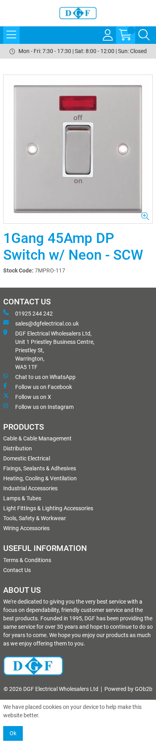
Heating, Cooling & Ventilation (40, 478)
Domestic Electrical (26, 458)
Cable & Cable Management (37, 438)
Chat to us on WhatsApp (45, 377)
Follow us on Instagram (44, 407)
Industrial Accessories (30, 488)
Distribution (17, 448)
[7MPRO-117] (78, 149)
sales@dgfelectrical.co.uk (47, 323)
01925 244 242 (34, 313)
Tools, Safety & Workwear (34, 518)
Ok (13, 733)
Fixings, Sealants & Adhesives (39, 468)
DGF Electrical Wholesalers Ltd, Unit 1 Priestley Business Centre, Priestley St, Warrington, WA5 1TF (54, 350)
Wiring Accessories (26, 528)
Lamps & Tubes (22, 498)
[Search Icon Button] (144, 35)
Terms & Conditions (27, 560)
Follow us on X (33, 397)
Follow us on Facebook (43, 387)
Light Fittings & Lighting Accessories (48, 508)
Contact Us (17, 570)
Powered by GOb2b (128, 689)
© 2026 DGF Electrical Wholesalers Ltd (51, 689)
